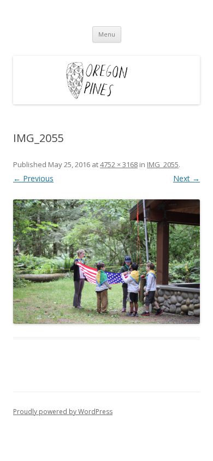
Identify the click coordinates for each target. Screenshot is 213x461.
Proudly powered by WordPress (63, 411)
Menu (106, 34)
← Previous (33, 178)
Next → (186, 178)
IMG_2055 (163, 164)
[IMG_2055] (106, 261)
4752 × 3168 (119, 164)
